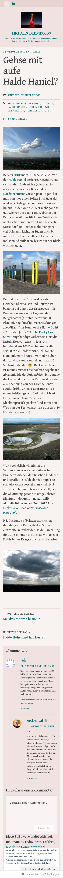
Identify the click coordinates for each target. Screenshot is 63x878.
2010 (16, 175)
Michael (35, 51)
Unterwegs (32, 95)
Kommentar (43, 828)
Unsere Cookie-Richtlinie (39, 863)
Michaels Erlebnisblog (31, 33)
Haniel (21, 107)
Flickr (7, 508)
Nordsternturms (14, 194)
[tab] (7, 4)
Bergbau (34, 103)
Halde (12, 107)
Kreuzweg (44, 107)
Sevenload (19, 508)
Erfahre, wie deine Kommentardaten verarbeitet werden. (30, 847)
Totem (47, 110)
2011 (29, 175)
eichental (35, 720)
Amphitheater (17, 103)
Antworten (25, 708)
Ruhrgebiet (16, 95)
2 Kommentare (17, 119)
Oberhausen (16, 110)
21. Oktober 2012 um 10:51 (37, 666)
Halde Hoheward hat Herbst (24, 635)
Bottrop (47, 103)
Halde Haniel (17, 180)
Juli (23, 660)
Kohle (32, 107)
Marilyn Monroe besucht (21, 616)
